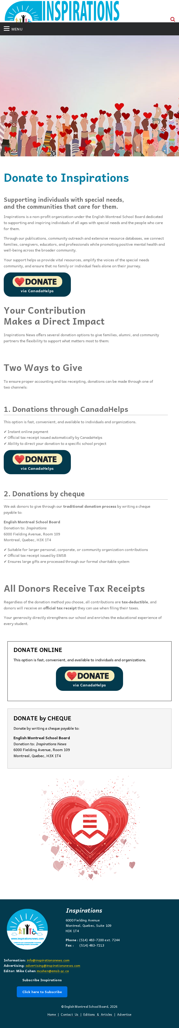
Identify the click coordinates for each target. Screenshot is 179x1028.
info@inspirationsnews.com (48, 960)
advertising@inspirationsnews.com (53, 965)
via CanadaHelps (37, 291)
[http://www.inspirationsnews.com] (62, 13)
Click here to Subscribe (42, 991)
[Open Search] (172, 19)
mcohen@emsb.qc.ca (53, 971)
